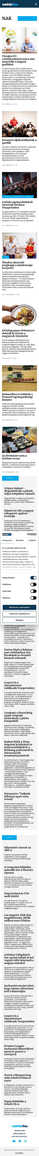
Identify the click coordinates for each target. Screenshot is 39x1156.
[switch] (33, 584)
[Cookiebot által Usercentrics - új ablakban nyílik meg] (28, 534)
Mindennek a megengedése (19, 607)
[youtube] (13, 1141)
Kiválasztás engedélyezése (19, 614)
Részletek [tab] (20, 540)
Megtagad (19, 620)
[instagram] (25, 1141)
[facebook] (20, 1141)
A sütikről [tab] (32, 540)
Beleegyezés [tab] (7, 540)
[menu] (36, 4)
